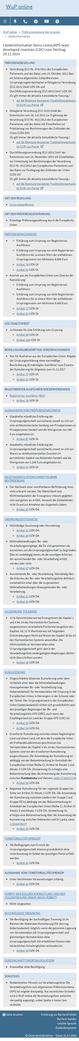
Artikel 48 (22, 662)
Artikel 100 (23, 340)
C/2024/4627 (18, 824)
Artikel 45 (22, 601)
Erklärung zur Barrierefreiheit (58, 1014)
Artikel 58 (22, 950)
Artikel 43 (22, 509)
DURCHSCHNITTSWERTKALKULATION (29, 960)
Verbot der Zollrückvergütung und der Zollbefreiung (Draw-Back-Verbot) (35, 895)
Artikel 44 (22, 535)
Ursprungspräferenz (22, 204)
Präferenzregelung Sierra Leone (41, 32)
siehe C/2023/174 (64, 778)
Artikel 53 (22, 723)
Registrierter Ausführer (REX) (27, 395)
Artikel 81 (22, 379)
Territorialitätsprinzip (23, 838)
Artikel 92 (22, 269)
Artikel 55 (22, 828)
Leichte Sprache (67, 1023)
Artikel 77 (22, 308)
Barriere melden (66, 1019)
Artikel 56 (22, 783)
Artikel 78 (22, 264)
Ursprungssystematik (21, 519)
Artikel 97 (22, 439)
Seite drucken (14, 1014)
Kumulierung (15, 672)
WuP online (19, 6)
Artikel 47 (22, 568)
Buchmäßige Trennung (22, 913)
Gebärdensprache (66, 1027)
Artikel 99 (22, 334)
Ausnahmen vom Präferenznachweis (32, 410)
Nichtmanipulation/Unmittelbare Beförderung (31, 478)
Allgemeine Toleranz (21, 611)
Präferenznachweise (21, 234)
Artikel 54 (22, 728)
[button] (5, 21)
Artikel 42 (22, 863)
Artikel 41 (22, 530)
